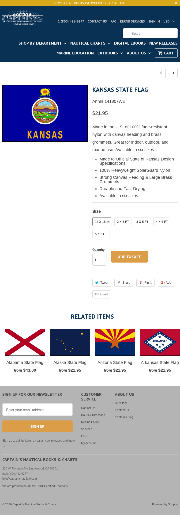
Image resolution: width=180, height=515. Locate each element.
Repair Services (132, 21)
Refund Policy (90, 422)
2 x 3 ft (123, 222)
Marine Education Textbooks (87, 53)
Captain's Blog (124, 417)
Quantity (98, 250)
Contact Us (97, 21)
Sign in (154, 21)
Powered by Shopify (165, 504)
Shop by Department (41, 43)
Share (126, 282)
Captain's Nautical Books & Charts (34, 504)
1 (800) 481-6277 (71, 21)
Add (168, 282)
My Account (88, 443)
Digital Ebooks (130, 43)
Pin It (148, 282)
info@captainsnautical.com (19, 478)
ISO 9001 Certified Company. (49, 486)
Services (86, 429)
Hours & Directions (93, 415)
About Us (137, 53)
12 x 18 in (102, 222)
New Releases (163, 43)
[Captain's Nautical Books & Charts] (22, 18)
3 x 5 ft (142, 222)
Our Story (121, 403)
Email (104, 294)
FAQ (113, 21)
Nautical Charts (88, 43)
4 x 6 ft (162, 222)
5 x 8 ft (101, 234)
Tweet (104, 282)
